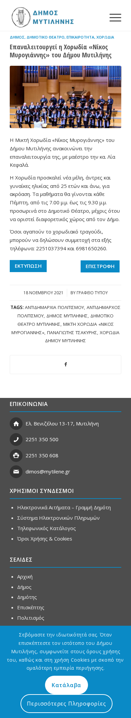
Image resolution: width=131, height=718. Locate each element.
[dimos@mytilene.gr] (16, 471)
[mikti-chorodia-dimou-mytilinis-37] (65, 97)
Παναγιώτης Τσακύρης (72, 332)
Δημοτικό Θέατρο (45, 37)
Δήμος (17, 37)
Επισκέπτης (30, 607)
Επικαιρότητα (80, 37)
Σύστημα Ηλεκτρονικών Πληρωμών (58, 517)
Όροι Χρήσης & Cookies (44, 538)
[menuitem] (112, 17)
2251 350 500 (42, 439)
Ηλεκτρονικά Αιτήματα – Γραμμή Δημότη (64, 507)
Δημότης (27, 597)
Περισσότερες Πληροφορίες (66, 703)
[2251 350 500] (16, 439)
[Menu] (112, 17)
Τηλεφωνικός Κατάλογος (46, 528)
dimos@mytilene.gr (48, 471)
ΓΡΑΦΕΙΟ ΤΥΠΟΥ (92, 293)
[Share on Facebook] (65, 364)
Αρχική (25, 576)
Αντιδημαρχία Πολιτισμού (54, 307)
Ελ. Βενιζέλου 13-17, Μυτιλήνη (62, 423)
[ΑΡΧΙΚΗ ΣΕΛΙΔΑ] (42, 17)
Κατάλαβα (66, 685)
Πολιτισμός (30, 617)
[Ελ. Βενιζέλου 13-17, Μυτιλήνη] (16, 423)
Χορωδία (105, 37)
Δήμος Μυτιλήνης (67, 316)
